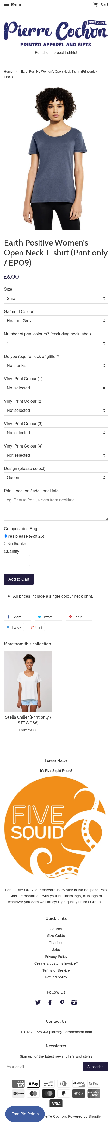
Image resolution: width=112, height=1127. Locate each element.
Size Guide (56, 935)
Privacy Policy (56, 956)
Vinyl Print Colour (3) (23, 423)
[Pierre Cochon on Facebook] (50, 1003)
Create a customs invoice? (56, 963)
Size (8, 289)
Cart (104, 4)
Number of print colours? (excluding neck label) (47, 334)
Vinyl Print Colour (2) (23, 401)
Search (56, 928)
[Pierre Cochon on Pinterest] (62, 1003)
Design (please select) (24, 468)
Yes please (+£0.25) (25, 536)
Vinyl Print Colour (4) (23, 446)
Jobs (56, 949)
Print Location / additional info (31, 491)
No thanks (16, 544)
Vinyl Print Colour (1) (23, 379)
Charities (56, 942)
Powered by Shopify (84, 1116)
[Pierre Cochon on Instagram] (74, 1003)
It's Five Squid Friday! (56, 771)
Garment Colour (18, 311)
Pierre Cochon (54, 1116)
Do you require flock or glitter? (31, 356)
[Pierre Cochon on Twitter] (38, 1003)
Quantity (11, 551)
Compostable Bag (20, 528)
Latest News (56, 760)
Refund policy (56, 976)
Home (8, 71)
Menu (15, 4)
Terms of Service (56, 970)
